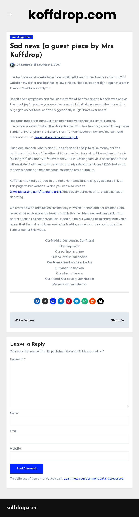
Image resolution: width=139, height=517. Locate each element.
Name (14, 413)
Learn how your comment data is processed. (94, 478)
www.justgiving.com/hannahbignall (35, 191)
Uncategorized (21, 37)
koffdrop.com (72, 15)
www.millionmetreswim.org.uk (56, 137)
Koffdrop (26, 64)
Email (13, 431)
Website (15, 448)
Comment (18, 359)
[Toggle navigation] (9, 14)
